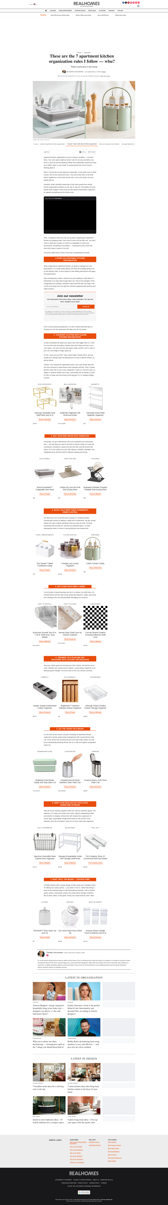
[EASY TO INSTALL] (45, 618)
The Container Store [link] (95, 863)
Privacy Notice (49, 313)
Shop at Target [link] (45, 494)
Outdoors (102, 10)
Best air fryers (112, 1154)
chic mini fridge (52, 351)
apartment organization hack (64, 365)
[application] (70, 215)
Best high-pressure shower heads (60, 15)
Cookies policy (94, 1183)
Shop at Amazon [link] (70, 419)
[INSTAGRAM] (47, 955)
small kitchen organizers (86, 190)
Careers (104, 1183)
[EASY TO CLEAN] (70, 618)
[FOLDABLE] (95, 472)
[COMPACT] (45, 691)
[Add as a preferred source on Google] (84, 1192)
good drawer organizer (84, 668)
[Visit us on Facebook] (123, 3)
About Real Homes (95, 1145)
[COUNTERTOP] (70, 765)
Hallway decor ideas (120, 15)
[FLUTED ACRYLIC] (70, 549)
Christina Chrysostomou (76, 71)
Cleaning (53, 10)
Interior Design (80, 10)
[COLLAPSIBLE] (45, 472)
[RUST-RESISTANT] (45, 398)
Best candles (112, 1161)
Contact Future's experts (82, 1180)
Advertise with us (94, 1142)
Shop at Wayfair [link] (95, 494)
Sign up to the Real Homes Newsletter (78, 1142)
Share (48, 152)
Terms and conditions (68, 1183)
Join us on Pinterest (76, 1156)
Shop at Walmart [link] (44, 641)
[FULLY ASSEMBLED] (45, 841)
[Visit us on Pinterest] (128, 3)
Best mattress (112, 1142)
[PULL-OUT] (95, 841)
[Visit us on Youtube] (131, 3)
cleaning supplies (61, 811)
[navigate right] (134, 144)
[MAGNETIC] (95, 398)
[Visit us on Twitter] (126, 3)
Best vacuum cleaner (114, 1145)
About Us (96, 1180)
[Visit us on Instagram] (133, 3)
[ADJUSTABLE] (70, 841)
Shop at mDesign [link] (44, 419)
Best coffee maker (113, 1148)
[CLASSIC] (45, 916)
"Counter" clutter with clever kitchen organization (82, 144)
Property (111, 10)
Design (104, 71)
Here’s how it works (105, 76)
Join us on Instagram (76, 1150)
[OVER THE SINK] (70, 472)
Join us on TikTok (75, 1153)
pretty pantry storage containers (82, 893)
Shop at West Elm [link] (70, 494)
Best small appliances (115, 1158)
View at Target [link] (70, 712)
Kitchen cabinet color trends (83, 15)
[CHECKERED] (95, 618)
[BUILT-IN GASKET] (95, 916)
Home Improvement (65, 10)
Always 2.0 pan (89, 372)
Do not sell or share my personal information (84, 1186)
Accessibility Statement (63, 1180)
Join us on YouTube (76, 1146)
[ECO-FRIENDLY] (70, 691)
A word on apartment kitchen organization (52, 144)
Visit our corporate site (106, 1199)
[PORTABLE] (95, 549)
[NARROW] (95, 765)
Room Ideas (92, 10)
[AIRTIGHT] (70, 916)
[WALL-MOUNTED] (70, 398)
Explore (120, 10)
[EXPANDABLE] (95, 691)
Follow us (83, 152)
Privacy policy (83, 1183)
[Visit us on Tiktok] (139, 3)
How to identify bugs (103, 15)
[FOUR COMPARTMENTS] (45, 549)
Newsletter (92, 152)
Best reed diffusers (114, 1151)
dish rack (79, 447)
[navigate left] (34, 144)
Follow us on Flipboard (77, 1162)
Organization (87, 52)
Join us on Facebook (76, 1159)
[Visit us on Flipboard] (136, 3)
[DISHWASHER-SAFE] (45, 765)
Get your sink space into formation (109, 144)
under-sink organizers (86, 821)
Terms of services (66, 311)
